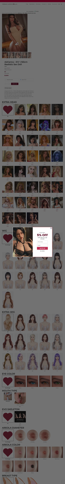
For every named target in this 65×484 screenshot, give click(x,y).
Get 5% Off (42, 248)
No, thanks (42, 251)
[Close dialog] (51, 228)
